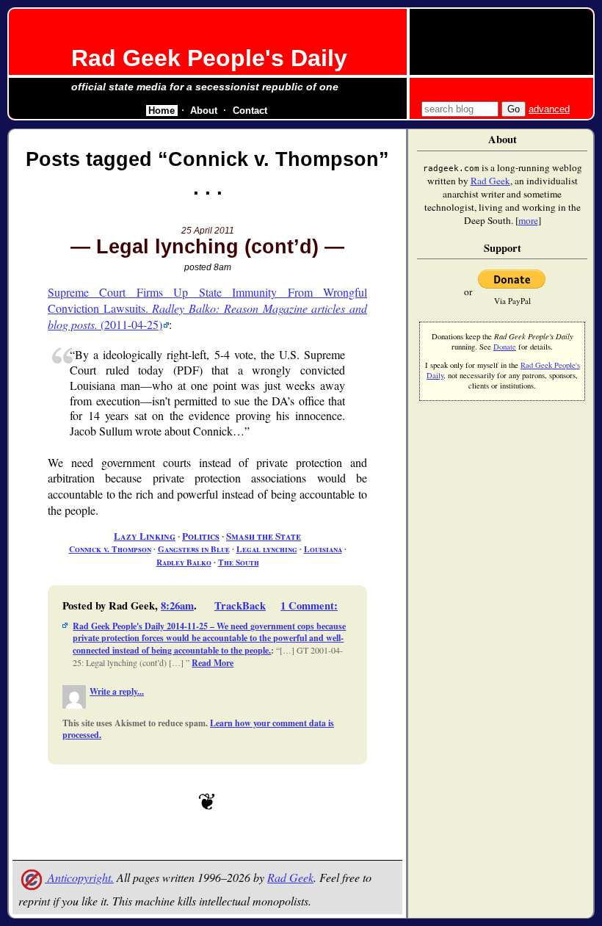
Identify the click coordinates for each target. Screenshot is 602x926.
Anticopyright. (79, 877)
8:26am (177, 605)
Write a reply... (117, 691)
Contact (250, 110)
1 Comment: (309, 605)
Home (161, 110)
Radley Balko (183, 562)
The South (238, 562)
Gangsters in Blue (194, 549)
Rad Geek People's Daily (209, 58)
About (203, 110)
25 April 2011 (207, 230)
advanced (549, 109)
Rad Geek (290, 877)
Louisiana (323, 549)
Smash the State (263, 536)
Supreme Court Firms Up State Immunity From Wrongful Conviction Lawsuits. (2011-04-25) (207, 307)
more (528, 220)
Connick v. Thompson (110, 549)
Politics (201, 536)
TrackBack (240, 605)
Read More (212, 662)
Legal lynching (266, 549)
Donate (504, 346)
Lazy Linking (144, 536)
